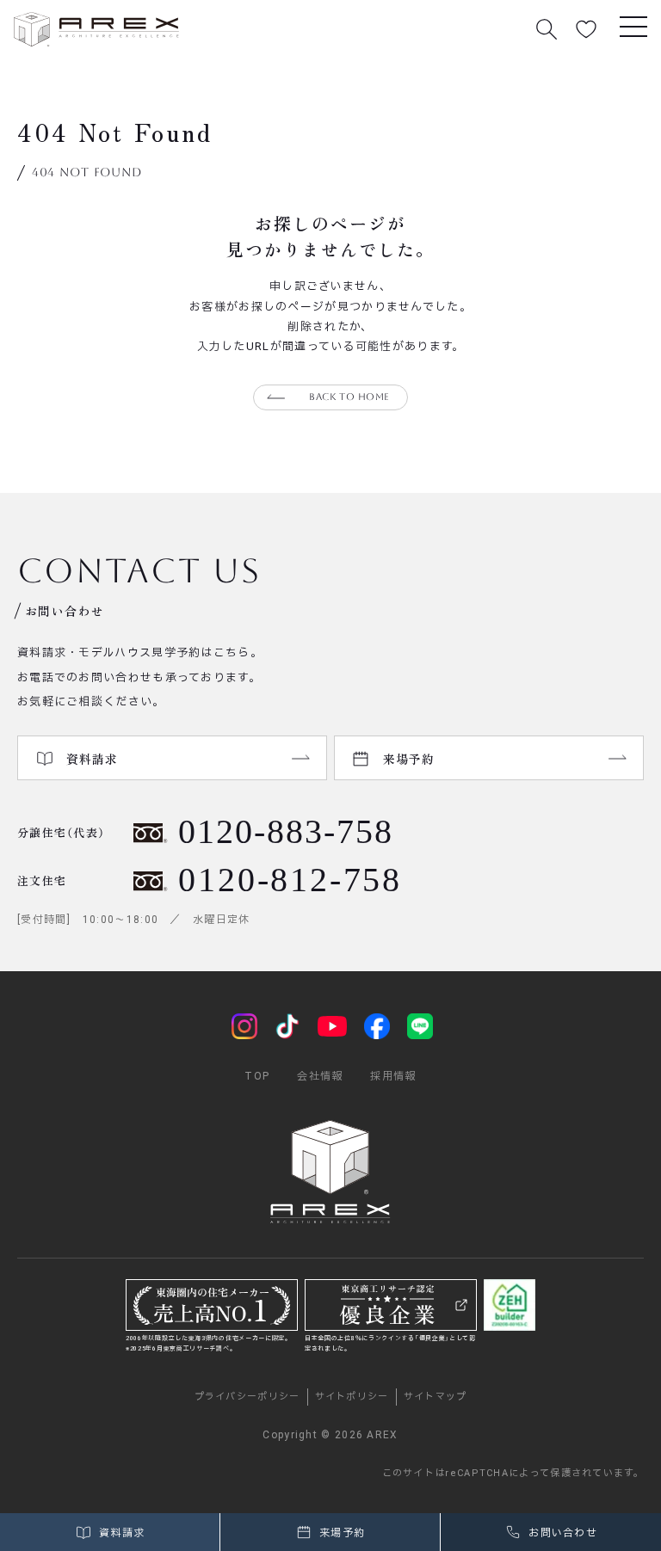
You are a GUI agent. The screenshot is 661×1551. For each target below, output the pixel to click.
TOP (256, 1076)
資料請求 (120, 1533)
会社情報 (320, 1076)
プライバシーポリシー (247, 1396)
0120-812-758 (290, 879)
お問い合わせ (561, 1533)
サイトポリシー (352, 1396)
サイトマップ (435, 1396)
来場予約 (341, 1533)
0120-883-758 (285, 831)
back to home (349, 397)
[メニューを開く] (633, 25)
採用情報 (393, 1076)
